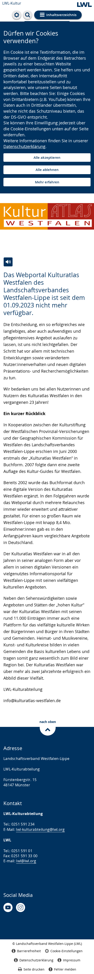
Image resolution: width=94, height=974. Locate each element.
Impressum (71, 960)
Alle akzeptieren (47, 157)
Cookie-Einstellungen (66, 951)
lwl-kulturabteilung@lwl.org (40, 829)
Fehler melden (65, 969)
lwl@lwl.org (26, 860)
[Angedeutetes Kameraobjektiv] (20, 907)
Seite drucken (34, 969)
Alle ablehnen (47, 169)
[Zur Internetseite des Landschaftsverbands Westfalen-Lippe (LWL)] (84, 5)
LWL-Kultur (11, 3)
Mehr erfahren (47, 182)
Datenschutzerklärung (24, 146)
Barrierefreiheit (29, 951)
